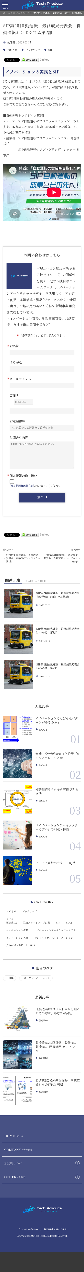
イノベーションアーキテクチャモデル (55, 930)
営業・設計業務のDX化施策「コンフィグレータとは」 (57, 755)
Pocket (44, 59)
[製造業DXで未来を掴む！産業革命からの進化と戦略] (17, 1090)
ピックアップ (32, 49)
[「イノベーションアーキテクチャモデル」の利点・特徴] (17, 835)
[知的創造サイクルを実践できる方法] (17, 799)
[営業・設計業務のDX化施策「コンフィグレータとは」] (17, 763)
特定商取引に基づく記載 (55, 1229)
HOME (13, 1135)
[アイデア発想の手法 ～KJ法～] (17, 870)
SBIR (32, 945)
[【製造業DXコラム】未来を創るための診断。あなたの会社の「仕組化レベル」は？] (17, 1019)
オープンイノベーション (36, 978)
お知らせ (12, 49)
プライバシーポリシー (28, 1229)
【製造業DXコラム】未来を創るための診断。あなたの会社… (57, 1011)
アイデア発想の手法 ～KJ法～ (57, 863)
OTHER (14, 1176)
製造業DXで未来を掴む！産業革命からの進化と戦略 (57, 1082)
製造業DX (11, 922)
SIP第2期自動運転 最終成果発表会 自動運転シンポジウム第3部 (61, 558)
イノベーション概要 (17, 930)
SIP (50, 49)
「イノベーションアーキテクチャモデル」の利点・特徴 (56, 827)
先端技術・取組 (14, 945)
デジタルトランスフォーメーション (53, 937)
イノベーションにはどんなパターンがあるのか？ (56, 720)
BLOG (13, 1163)
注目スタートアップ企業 (36, 922)
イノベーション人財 (17, 937)
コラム (10, 918)
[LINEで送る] (30, 59)
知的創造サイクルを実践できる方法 (56, 791)
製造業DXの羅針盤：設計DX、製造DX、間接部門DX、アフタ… (56, 1046)
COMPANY (18, 1149)
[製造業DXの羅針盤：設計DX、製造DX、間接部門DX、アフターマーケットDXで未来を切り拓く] (17, 1054)
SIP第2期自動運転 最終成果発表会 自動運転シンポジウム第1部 (23, 558)
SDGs (69, 922)
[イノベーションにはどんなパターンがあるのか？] (17, 728)
